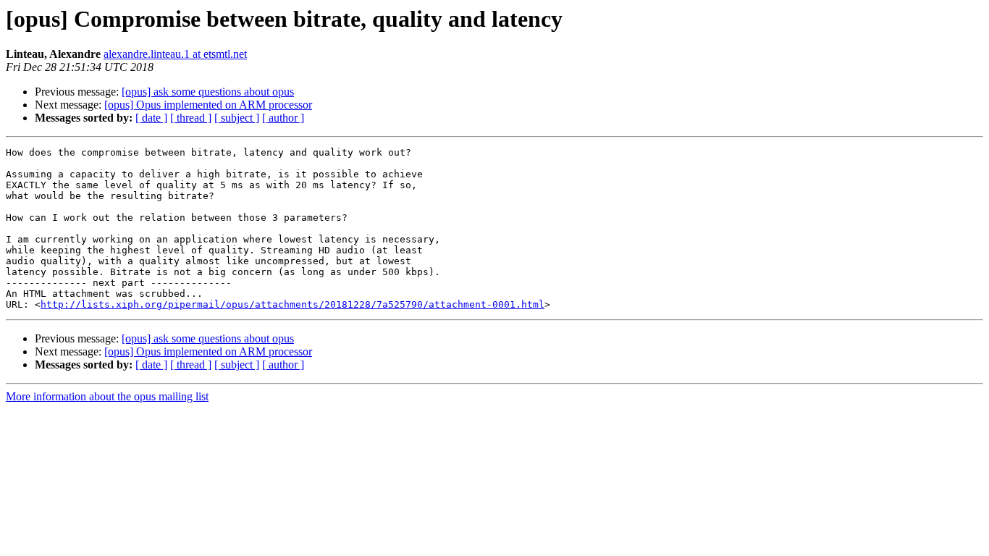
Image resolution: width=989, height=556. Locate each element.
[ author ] (283, 117)
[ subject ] (236, 117)
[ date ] (151, 117)
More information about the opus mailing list (107, 396)
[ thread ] (190, 117)
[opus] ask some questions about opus (208, 91)
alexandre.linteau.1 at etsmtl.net (175, 54)
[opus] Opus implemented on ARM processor (208, 104)
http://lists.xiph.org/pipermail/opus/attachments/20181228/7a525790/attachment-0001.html (292, 304)
